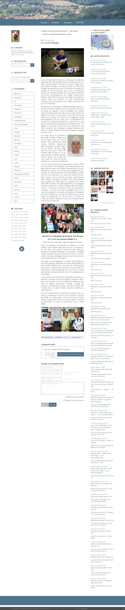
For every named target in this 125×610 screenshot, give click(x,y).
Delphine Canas (97, 218)
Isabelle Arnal (96, 520)
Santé (16, 186)
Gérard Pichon (96, 382)
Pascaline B (95, 496)
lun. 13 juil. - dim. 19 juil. (18, 229)
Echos (16, 128)
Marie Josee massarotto (100, 369)
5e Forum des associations (101, 108)
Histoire (16, 151)
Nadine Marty (96, 557)
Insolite (16, 155)
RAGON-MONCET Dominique (102, 356)
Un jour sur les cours (102, 320)
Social (16, 193)
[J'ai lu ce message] (123, 608)
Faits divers (17, 144)
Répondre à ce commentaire (71, 354)
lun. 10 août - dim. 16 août (19, 217)
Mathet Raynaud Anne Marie (102, 317)
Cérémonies (18, 117)
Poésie (16, 178)
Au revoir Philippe (50, 43)
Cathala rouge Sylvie (99, 507)
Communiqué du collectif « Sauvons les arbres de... (102, 399)
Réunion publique (98, 161)
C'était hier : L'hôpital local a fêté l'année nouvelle (56, 34)
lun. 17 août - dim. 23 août (19, 214)
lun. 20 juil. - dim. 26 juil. (18, 226)
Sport (16, 201)
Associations (18, 105)
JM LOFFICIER (96, 440)
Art (15, 101)
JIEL (92, 412)
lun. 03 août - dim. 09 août (19, 220)
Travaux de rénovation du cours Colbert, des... (102, 384)
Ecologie (17, 132)
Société (16, 197)
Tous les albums (108, 203)
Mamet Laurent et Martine (101, 581)
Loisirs (16, 163)
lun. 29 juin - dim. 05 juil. (18, 234)
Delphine (94, 309)
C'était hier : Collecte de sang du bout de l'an (54, 31)
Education (17, 136)
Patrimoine (17, 170)
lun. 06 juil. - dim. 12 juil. (18, 231)
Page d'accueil (74, 31)
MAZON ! (80, 22)
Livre (15, 159)
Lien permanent (48, 337)
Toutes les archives (17, 240)
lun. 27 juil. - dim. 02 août (19, 223)
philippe (94, 453)
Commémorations (20, 121)
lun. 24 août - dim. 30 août (19, 212)
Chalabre (62, 8)
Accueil (44, 22)
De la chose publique (21, 124)
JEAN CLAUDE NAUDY (99, 544)
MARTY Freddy (96, 397)
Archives (55, 22)
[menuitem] (43, 22)
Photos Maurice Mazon (22, 174)
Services (16, 190)
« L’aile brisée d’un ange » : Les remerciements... (101, 455)
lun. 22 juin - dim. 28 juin (18, 237)
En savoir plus (84, 608)
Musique (17, 167)
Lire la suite (20, 55)
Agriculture (17, 94)
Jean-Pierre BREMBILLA (100, 425)
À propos (68, 22)
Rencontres (18, 182)
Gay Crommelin (97, 330)
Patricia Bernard (97, 468)
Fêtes (16, 147)
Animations (17, 98)
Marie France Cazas (98, 484)
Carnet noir (17, 113)
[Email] (21, 248)
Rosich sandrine (97, 568)
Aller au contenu (6, 2)
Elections (17, 140)
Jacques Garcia (96, 531)
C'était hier (17, 109)
